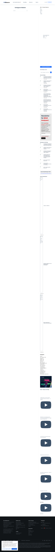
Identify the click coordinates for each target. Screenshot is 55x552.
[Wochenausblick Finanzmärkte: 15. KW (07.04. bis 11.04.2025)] (41, 90)
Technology (41, 366)
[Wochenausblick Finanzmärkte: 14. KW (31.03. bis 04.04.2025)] (41, 105)
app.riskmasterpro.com (45, 525)
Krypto (41, 358)
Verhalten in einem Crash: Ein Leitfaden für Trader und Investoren (47, 82)
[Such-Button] (27, 10)
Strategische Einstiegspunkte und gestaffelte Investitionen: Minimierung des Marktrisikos (47, 77)
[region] (9, 546)
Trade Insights (42, 367)
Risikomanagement (42, 363)
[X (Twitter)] (44, 540)
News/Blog (25, 2)
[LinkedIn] (49, 540)
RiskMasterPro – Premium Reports (25, 540)
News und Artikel (18, 522)
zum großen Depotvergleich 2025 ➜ (46, 173)
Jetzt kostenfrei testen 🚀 (17, 2)
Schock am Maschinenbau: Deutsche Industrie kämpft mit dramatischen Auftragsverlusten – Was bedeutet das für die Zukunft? (48, 95)
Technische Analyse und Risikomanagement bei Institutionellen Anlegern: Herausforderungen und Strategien (47, 156)
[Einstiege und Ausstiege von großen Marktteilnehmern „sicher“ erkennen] (41, 86)
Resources (30, 2)
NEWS (41, 360)
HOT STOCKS (42, 357)
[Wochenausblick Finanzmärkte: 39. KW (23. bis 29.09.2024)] (41, 110)
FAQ (40, 356)
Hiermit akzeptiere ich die (45, 136)
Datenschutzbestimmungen (44, 136)
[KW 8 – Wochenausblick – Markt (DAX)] (41, 160)
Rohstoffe (41, 364)
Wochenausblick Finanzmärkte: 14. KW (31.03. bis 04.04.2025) (47, 105)
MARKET (41, 359)
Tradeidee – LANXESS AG (46, 205)
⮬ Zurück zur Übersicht (46, 66)
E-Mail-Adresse (43, 133)
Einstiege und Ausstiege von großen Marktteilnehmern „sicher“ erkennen (47, 86)
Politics (41, 361)
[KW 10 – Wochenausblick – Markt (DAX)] (41, 167)
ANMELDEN (49, 2)
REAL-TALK (41, 362)
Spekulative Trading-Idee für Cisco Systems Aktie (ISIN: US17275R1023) (48, 264)
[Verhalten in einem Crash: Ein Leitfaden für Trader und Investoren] (41, 81)
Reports (37, 2)
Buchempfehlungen (18, 524)
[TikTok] (51, 540)
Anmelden (14, 540)
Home (4, 540)
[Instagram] (46, 540)
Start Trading (42, 365)
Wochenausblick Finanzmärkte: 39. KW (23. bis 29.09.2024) (48, 110)
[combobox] (19, 10)
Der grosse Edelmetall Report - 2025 (46, 36)
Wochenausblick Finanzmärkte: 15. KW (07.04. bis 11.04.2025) (47, 90)
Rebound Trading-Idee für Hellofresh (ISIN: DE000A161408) (47, 322)
